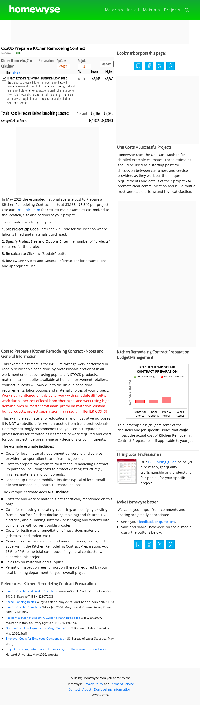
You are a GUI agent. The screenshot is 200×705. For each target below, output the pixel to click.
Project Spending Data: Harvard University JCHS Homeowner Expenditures (56, 649)
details (16, 72)
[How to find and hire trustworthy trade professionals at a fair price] (127, 482)
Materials (114, 9)
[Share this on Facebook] (149, 66)
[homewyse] (30, 9)
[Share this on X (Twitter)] (160, 65)
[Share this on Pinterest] (170, 66)
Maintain (151, 9)
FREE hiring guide (162, 462)
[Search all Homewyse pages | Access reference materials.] (187, 11)
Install (133, 9)
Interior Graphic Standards (24, 607)
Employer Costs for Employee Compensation (36, 639)
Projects (172, 9)
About (86, 689)
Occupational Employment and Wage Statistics (37, 628)
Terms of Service (122, 684)
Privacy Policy (93, 684)
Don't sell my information (112, 689)
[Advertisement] (100, 32)
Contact (74, 689)
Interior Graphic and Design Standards (32, 591)
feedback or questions (157, 521)
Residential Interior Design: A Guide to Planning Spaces (43, 618)
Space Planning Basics (21, 602)
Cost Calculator (28, 209)
